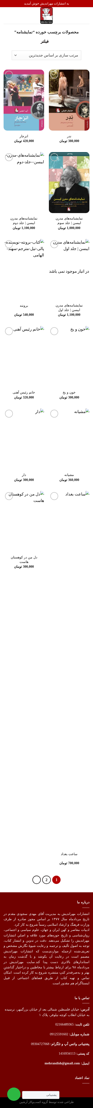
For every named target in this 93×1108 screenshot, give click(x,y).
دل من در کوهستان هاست (24, 559)
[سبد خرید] (6, 15)
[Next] (36, 880)
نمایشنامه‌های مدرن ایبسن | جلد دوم (23, 220)
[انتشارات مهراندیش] (46, 15)
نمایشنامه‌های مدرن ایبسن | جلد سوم (69, 220)
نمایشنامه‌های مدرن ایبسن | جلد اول (69, 307)
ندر (69, 136)
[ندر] (69, 100)
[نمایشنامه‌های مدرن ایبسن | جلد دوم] (24, 182)
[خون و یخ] (69, 356)
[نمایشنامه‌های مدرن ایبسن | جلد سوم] (69, 182)
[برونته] (24, 269)
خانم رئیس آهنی (24, 392)
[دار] (24, 439)
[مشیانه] (69, 439)
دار (24, 475)
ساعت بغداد (69, 854)
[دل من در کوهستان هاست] (24, 521)
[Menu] (86, 16)
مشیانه (69, 475)
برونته (24, 305)
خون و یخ (69, 392)
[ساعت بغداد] (69, 669)
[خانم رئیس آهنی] (24, 356)
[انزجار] (24, 100)
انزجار (24, 136)
